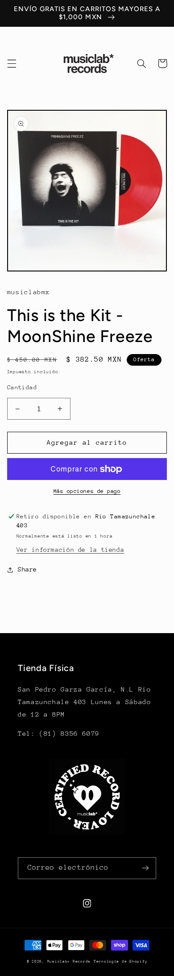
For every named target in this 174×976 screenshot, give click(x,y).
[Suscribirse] (145, 868)
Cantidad (22, 387)
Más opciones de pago (87, 491)
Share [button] (27, 569)
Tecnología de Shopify (120, 961)
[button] (11, 63)
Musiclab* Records (69, 961)
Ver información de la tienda (70, 549)
